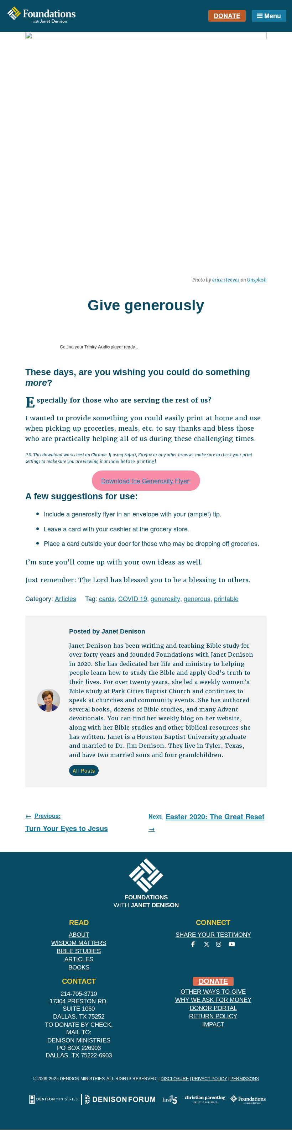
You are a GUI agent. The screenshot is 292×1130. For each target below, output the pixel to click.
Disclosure (175, 1078)
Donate (227, 15)
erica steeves (226, 280)
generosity (165, 598)
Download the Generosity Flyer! (146, 480)
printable (226, 598)
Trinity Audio (97, 347)
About (79, 934)
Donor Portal (213, 1008)
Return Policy (213, 1016)
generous (197, 598)
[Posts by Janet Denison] (48, 701)
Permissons (244, 1078)
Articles (65, 598)
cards (107, 598)
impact (213, 1024)
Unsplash (257, 280)
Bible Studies (79, 951)
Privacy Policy (209, 1078)
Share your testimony (213, 934)
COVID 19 (132, 598)
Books (78, 967)
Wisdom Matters (78, 943)
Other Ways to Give (213, 991)
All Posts (84, 770)
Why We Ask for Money (213, 1000)
